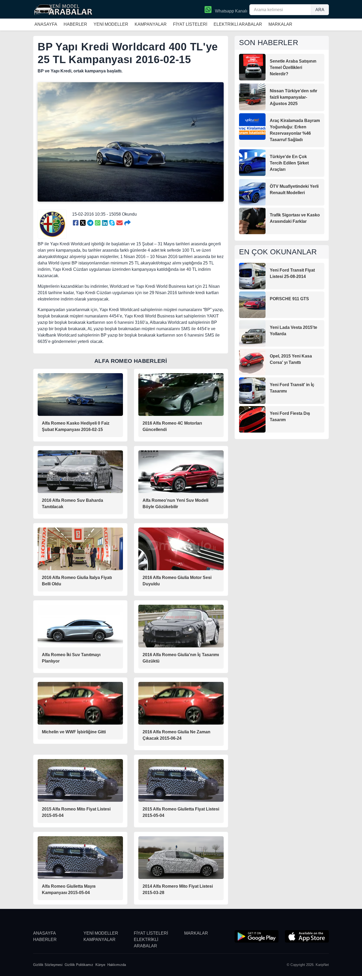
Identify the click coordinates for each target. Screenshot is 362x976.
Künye (100, 965)
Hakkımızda (116, 965)
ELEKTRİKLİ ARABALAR (238, 24)
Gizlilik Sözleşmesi (48, 965)
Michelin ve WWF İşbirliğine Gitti (74, 732)
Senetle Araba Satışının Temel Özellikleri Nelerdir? (293, 67)
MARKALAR (280, 24)
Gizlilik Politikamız (79, 965)
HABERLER (75, 24)
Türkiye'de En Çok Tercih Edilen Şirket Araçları (289, 163)
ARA (319, 9)
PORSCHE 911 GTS (289, 299)
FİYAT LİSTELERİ (190, 24)
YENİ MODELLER (111, 24)
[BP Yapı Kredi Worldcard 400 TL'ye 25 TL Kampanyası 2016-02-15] (75, 223)
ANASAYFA (45, 24)
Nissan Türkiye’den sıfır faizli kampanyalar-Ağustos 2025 (293, 97)
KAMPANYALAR (151, 24)
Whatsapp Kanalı (230, 11)
